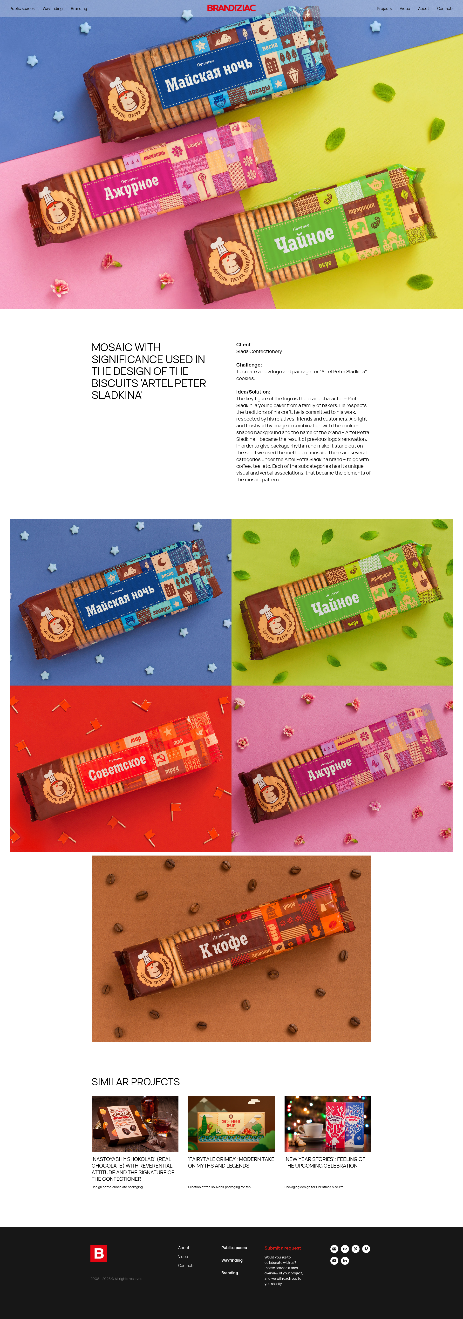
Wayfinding (53, 8)
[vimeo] (366, 1252)
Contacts (445, 8)
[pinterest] (356, 1252)
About (423, 8)
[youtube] (334, 1263)
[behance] (345, 1252)
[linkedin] (345, 1263)
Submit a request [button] (283, 1248)
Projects (384, 8)
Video (405, 8)
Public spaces (22, 8)
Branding (79, 8)
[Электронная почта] (334, 1252)
